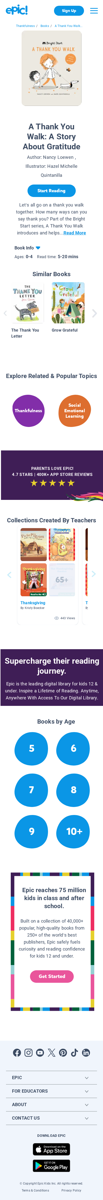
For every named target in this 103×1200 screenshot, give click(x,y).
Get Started (52, 976)
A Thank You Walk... (68, 26)
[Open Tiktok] (74, 1053)
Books (44, 26)
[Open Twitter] (52, 1053)
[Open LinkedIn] (86, 1053)
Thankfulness (25, 26)
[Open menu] (94, 10)
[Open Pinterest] (63, 1053)
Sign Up (69, 10)
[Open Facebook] (17, 1053)
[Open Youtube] (40, 1053)
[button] (47, 575)
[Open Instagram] (28, 1053)
